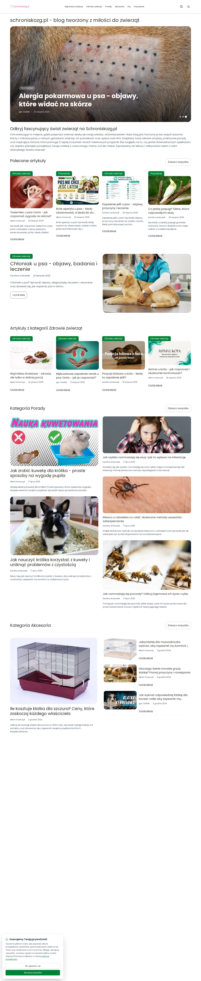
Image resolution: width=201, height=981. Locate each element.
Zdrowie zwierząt (94, 6)
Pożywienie (139, 6)
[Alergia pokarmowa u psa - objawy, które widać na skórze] (100, 74)
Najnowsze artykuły (74, 6)
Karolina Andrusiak (110, 212)
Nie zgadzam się (33, 966)
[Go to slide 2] (183, 117)
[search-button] (181, 6)
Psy (129, 6)
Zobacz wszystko (178, 162)
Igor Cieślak (24, 111)
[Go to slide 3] (186, 117)
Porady (108, 6)
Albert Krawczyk (17, 220)
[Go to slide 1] (180, 117)
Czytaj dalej (18, 295)
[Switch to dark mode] (188, 6)
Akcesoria (119, 6)
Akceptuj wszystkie (33, 972)
